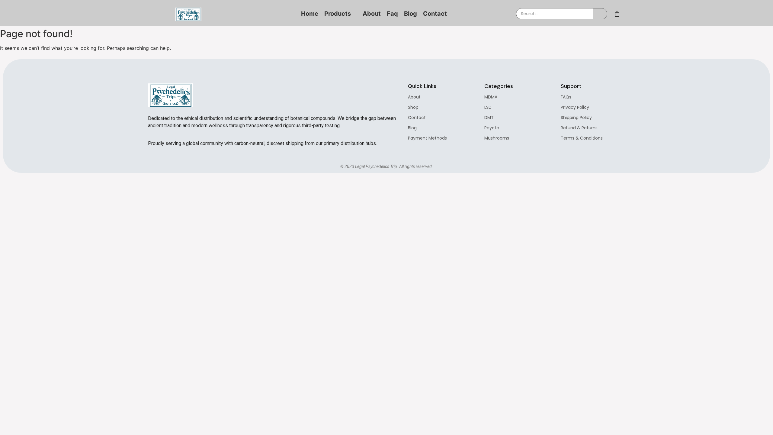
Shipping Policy (576, 117)
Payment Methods (427, 138)
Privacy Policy (575, 107)
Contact (417, 117)
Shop (413, 107)
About (414, 97)
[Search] (600, 13)
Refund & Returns (579, 128)
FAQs (566, 97)
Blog (412, 128)
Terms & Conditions (582, 138)
